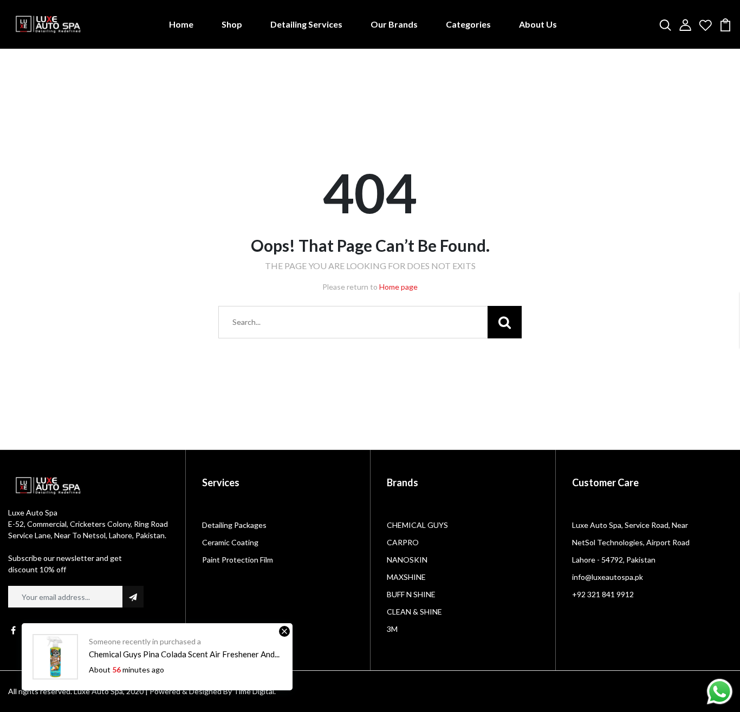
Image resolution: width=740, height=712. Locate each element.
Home (181, 24)
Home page (398, 286)
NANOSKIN (407, 559)
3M (392, 628)
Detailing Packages (234, 525)
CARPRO (403, 542)
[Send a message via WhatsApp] (720, 692)
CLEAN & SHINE (414, 611)
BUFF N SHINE (411, 594)
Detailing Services (306, 24)
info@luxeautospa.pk (607, 577)
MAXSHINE (406, 577)
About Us (538, 24)
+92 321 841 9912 (603, 594)
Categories (468, 24)
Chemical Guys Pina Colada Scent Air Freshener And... (184, 654)
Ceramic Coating (230, 542)
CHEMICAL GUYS (417, 525)
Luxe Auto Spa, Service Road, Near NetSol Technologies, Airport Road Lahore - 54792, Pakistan (631, 542)
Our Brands (394, 24)
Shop (232, 24)
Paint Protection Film (237, 559)
